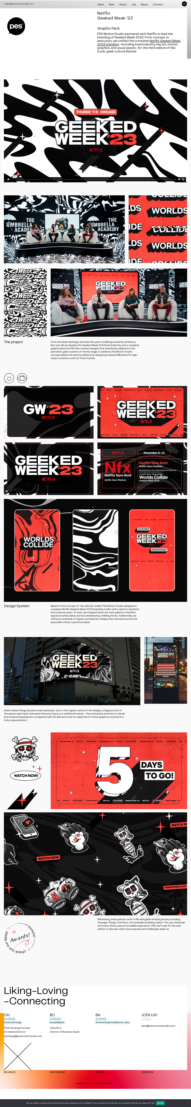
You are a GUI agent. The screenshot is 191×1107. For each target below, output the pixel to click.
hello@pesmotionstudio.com (19, 4)
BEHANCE (10, 1072)
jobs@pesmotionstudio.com (158, 1026)
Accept (160, 1103)
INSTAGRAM (57, 1072)
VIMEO (100, 1072)
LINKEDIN (147, 1072)
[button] (183, 4)
